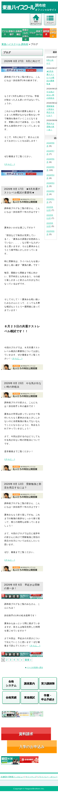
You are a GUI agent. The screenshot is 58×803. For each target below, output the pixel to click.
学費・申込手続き (48, 697)
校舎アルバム (39, 33)
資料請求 (46, 33)
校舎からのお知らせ (25, 34)
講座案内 (29, 683)
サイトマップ (31, 777)
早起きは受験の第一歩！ (50, 126)
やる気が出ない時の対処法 (50, 95)
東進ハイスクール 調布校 (14, 44)
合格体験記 (19, 33)
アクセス (5, 33)
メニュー (50, 23)
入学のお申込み (32, 747)
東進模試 (29, 697)
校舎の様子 (12, 33)
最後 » (28, 660)
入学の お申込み (53, 33)
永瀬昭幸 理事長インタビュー (12, 777)
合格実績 (11, 697)
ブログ (32, 33)
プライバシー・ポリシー (48, 777)
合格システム (11, 683)
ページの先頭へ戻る (35, 667)
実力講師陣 (48, 683)
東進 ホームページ (36, 23)
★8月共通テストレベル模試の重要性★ (50, 77)
